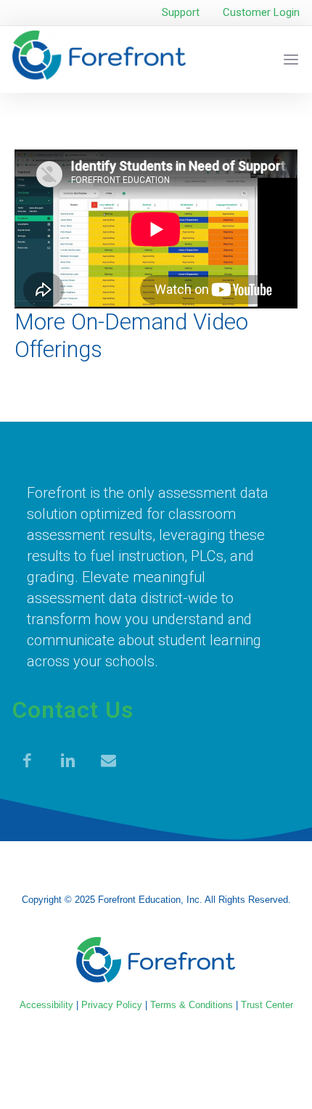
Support (181, 12)
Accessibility (46, 1004)
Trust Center (267, 1004)
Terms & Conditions (191, 1004)
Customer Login (261, 12)
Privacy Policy (111, 1004)
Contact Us (73, 710)
